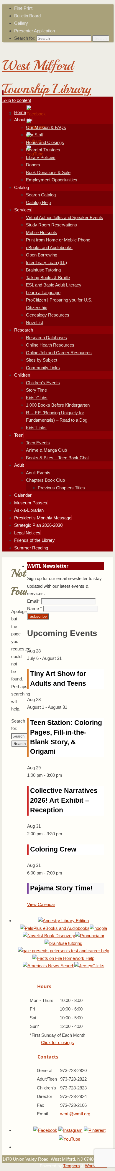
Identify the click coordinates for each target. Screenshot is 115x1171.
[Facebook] (36, 113)
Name (34, 608)
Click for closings (57, 1042)
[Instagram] (70, 1130)
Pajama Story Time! (61, 888)
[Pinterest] (94, 1130)
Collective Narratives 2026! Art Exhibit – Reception (64, 800)
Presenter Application (34, 30)
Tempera (71, 1166)
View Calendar (41, 904)
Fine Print (23, 8)
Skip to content (16, 100)
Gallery (21, 23)
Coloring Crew (53, 849)
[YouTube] (69, 1139)
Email (33, 601)
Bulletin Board (27, 15)
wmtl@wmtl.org (75, 1113)
